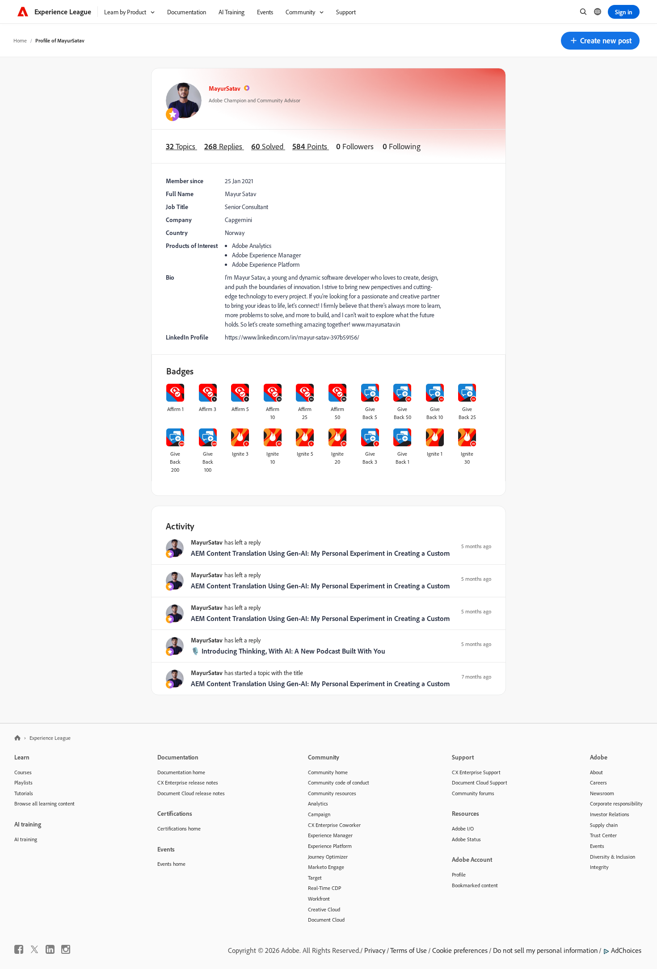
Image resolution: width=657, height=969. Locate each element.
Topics (181, 146)
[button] (600, 41)
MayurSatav (224, 88)
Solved (268, 146)
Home (20, 40)
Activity (180, 526)
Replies (224, 146)
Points (310, 146)
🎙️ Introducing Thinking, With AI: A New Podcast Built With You (288, 650)
